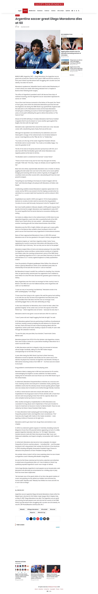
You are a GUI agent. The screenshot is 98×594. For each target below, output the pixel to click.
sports (33, 512)
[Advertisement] (37, 543)
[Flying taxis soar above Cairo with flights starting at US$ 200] (65, 62)
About (36, 589)
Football (44, 509)
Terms (61, 589)
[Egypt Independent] (49, 4)
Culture (53, 10)
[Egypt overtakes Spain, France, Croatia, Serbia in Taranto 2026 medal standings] (22, 569)
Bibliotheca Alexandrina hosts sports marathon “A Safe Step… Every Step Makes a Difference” (37, 576)
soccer (53, 509)
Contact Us (46, 589)
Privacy (57, 589)
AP (18, 26)
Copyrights (52, 589)
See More (72, 75)
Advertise (41, 589)
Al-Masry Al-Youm (52, 586)
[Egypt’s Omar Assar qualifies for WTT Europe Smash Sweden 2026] (53, 569)
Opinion (68, 10)
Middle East (32, 10)
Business (40, 10)
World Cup (42, 512)
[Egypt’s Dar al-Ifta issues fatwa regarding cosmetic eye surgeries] (65, 68)
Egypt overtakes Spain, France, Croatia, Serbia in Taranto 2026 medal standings (22, 576)
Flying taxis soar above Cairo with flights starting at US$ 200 (76, 61)
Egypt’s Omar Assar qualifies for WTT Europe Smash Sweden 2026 (53, 575)
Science (47, 10)
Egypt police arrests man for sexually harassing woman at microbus (71, 53)
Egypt (20, 10)
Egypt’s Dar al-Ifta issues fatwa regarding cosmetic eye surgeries (76, 68)
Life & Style (60, 10)
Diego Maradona (33, 509)
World (25, 10)
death (23, 509)
